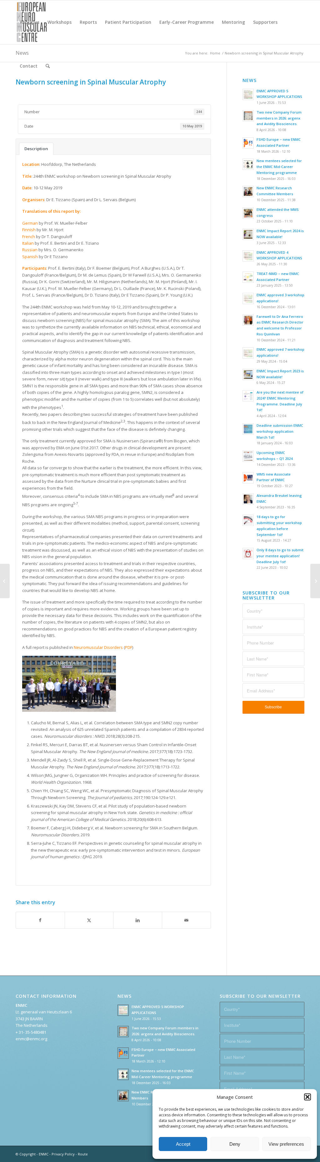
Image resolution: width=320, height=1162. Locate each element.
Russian (30, 249)
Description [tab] (36, 148)
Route (83, 1154)
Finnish (29, 229)
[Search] (48, 66)
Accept (183, 1144)
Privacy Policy (63, 1154)
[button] (307, 1097)
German (30, 223)
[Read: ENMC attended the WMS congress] (248, 213)
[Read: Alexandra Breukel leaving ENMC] (248, 499)
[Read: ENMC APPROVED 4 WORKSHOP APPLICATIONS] (248, 256)
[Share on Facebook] (40, 920)
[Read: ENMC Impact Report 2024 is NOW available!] (248, 234)
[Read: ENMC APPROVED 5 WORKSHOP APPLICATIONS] (248, 94)
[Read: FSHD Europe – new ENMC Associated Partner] (248, 143)
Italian (28, 243)
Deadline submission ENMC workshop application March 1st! (280, 431)
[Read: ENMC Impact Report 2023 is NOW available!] (248, 374)
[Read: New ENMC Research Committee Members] (248, 191)
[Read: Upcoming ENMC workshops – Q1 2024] (248, 456)
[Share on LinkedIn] (137, 920)
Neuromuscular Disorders (98, 647)
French (28, 236)
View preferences (286, 1144)
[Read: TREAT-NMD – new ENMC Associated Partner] (248, 277)
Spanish (30, 256)
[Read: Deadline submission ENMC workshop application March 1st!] (248, 429)
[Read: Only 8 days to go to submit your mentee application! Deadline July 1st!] (248, 553)
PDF (128, 647)
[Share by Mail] (186, 920)
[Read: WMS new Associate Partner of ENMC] (248, 477)
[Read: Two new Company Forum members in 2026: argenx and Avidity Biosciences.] (248, 115)
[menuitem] (29, 22)
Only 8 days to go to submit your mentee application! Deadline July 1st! (280, 556)
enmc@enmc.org (31, 1039)
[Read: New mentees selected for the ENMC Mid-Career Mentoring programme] (248, 164)
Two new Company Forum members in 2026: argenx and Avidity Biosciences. (279, 118)
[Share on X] (89, 920)
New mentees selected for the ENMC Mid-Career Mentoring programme (279, 166)
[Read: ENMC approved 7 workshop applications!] (248, 353)
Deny (234, 1144)
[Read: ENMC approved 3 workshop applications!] (248, 298)
